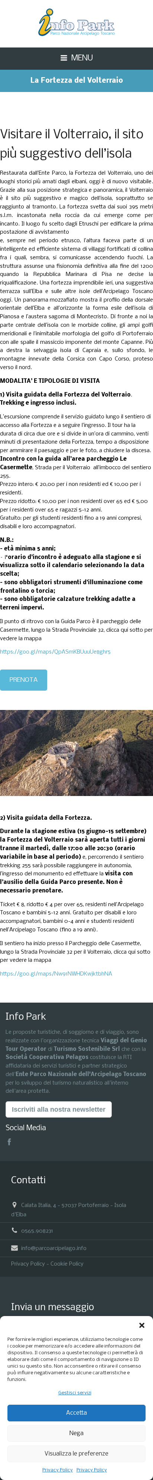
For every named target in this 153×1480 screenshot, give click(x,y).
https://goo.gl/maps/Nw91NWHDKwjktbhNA (56, 974)
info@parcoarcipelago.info (54, 1248)
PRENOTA (24, 680)
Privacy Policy (57, 1470)
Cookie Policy (67, 1264)
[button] (142, 1325)
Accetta (76, 1413)
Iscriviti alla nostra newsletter (58, 1109)
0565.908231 (37, 1231)
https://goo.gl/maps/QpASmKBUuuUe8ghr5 (55, 652)
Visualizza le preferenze (76, 1454)
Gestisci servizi (74, 1393)
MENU (82, 58)
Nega (76, 1433)
